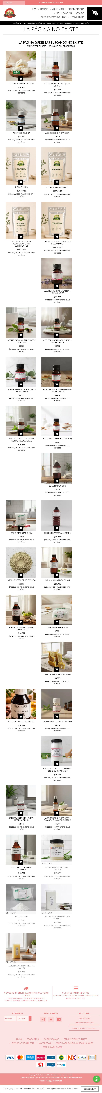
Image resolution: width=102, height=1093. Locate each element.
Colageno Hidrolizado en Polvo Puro (57, 242)
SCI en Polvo (21, 916)
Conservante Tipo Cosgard (57, 721)
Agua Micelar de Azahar (57, 580)
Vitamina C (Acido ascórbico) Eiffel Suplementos (21, 243)
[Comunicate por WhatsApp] (96, 1079)
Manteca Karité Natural (21, 84)
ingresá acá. (59, 1077)
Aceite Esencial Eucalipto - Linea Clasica (22, 390)
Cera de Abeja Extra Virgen (57, 674)
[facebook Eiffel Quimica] (51, 1019)
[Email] (59, 1019)
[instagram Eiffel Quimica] (43, 1019)
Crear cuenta (46, 2)
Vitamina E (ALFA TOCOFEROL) (57, 439)
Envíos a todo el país (64, 13)
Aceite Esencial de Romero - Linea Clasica (57, 341)
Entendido (90, 1089)
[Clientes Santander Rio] (75, 989)
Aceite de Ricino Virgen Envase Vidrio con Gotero (57, 819)
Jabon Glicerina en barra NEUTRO (21, 967)
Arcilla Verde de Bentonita (21, 580)
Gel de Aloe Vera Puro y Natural (57, 868)
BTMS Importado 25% (21, 533)
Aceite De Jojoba (21, 133)
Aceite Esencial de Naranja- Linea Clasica (57, 390)
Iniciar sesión (58, 2)
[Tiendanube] (51, 1081)
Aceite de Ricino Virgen (57, 133)
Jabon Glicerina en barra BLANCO (57, 917)
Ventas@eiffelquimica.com (84, 1022)
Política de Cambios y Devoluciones (53, 17)
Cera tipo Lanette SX (57, 627)
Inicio (34, 9)
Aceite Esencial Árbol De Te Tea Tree (21, 341)
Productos (44, 9)
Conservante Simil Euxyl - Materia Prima (21, 819)
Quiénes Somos (58, 9)
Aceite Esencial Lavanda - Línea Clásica (57, 292)
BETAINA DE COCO (57, 486)
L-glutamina (21, 187)
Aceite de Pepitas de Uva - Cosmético (21, 628)
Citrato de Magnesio (57, 187)
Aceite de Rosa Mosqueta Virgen (57, 85)
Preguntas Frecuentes (75, 9)
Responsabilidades (77, 17)
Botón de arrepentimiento (73, 1077)
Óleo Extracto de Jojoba (21, 721)
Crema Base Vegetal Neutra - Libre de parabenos (57, 770)
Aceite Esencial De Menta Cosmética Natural (21, 440)
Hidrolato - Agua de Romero (21, 868)
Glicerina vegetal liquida (57, 533)
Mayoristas (79, 13)
